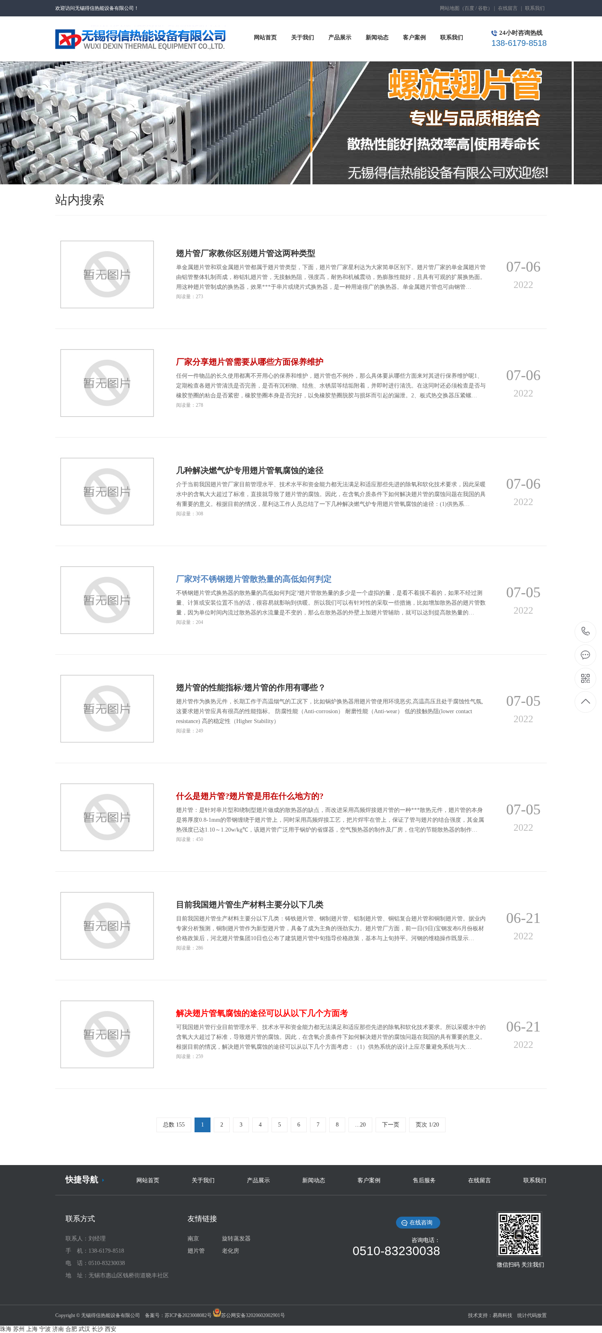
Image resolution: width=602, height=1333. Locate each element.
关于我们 (203, 1180)
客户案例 (369, 1180)
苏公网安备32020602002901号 (253, 1315)
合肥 (71, 1329)
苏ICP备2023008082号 (188, 1315)
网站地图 (449, 8)
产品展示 (258, 1180)
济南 (58, 1329)
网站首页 (147, 1180)
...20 (360, 1125)
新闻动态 (313, 1180)
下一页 (390, 1125)
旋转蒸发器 (236, 1239)
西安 (110, 1329)
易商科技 (502, 1315)
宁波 (45, 1329)
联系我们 (535, 8)
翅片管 (196, 1251)
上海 (32, 1329)
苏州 (19, 1329)
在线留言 (508, 8)
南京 (193, 1239)
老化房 (230, 1251)
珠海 (5, 1329)
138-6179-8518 (586, 632)
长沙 (97, 1329)
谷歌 (483, 8)
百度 (469, 8)
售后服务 (424, 1180)
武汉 (84, 1329)
